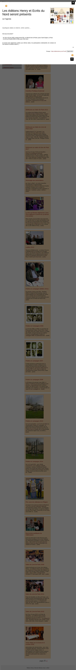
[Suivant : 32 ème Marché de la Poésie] (6, 5)
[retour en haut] (72, 54)
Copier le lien (70, 51)
